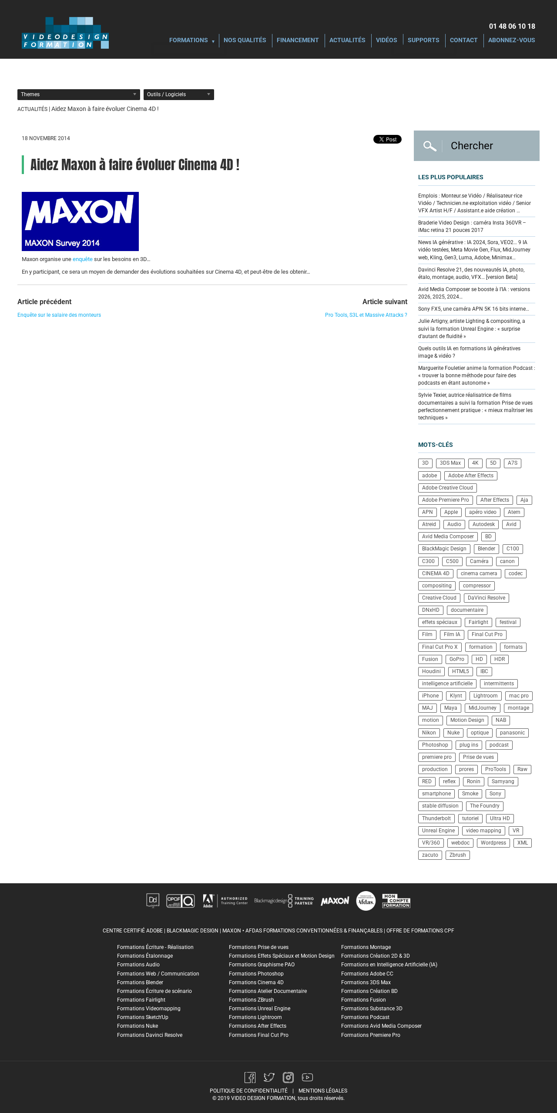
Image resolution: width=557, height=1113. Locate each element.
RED (427, 781)
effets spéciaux (439, 622)
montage (518, 708)
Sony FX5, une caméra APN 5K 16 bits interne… (473, 309)
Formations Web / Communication (158, 974)
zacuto (430, 855)
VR (516, 831)
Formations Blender (140, 982)
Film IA (452, 634)
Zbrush (458, 855)
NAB (501, 720)
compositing (437, 586)
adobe (429, 476)
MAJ (427, 708)
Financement (298, 40)
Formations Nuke (137, 1026)
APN (427, 512)
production (435, 769)
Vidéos (386, 40)
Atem (514, 512)
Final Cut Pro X (440, 647)
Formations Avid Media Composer (381, 1026)
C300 (428, 561)
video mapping (483, 831)
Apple (451, 512)
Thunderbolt (436, 818)
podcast (499, 745)
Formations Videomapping (149, 1009)
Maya (450, 708)
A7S (512, 463)
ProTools (495, 769)
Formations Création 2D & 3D (375, 956)
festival (508, 622)
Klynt (456, 696)
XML (522, 843)
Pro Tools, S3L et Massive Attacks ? (366, 315)
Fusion (430, 659)
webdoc (460, 843)
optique (480, 733)
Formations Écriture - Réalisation (155, 947)
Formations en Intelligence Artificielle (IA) (389, 965)
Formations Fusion (363, 1000)
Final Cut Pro (487, 634)
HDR (499, 659)
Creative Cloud (439, 598)
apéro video (483, 512)
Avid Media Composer (448, 536)
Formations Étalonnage (145, 956)
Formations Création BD (369, 991)
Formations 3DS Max (366, 982)
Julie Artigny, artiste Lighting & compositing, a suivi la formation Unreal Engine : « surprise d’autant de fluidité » (471, 328)
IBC (484, 671)
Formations (188, 40)
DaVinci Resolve (486, 598)
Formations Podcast (365, 1017)
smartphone (436, 794)
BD (488, 536)
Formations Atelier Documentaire (268, 991)
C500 (452, 561)
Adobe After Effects (470, 476)
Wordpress (493, 843)
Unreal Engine (438, 831)
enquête (83, 259)
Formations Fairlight (141, 1000)
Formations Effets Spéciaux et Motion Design (282, 956)
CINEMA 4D (436, 573)
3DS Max (450, 463)
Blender (486, 549)
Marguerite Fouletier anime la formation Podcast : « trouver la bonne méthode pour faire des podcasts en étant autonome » (476, 375)
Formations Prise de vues (259, 947)
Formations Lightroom (255, 1017)
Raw (522, 769)
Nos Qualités (245, 40)
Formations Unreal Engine (259, 1009)
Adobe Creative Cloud (447, 488)
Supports (424, 40)
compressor (477, 586)
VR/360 (431, 843)
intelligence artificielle (447, 684)
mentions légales (323, 1091)
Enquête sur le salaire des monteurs (59, 315)
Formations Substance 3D (372, 1009)
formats (513, 647)
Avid (511, 524)
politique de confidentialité (249, 1091)
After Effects (494, 500)
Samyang (503, 781)
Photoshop (435, 745)
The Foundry (485, 806)
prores (466, 769)
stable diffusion (440, 806)
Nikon (429, 733)
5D (493, 463)
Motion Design (467, 720)
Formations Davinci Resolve (149, 1035)
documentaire (467, 610)
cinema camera (479, 573)
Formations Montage (366, 947)
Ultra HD (500, 818)
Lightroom (485, 696)
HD (479, 659)
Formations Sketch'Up (142, 1017)
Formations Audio (138, 965)
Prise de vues (478, 757)
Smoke (470, 794)
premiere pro (437, 757)
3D (425, 463)
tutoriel (470, 818)
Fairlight (478, 622)
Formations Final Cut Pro (259, 1035)
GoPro (457, 659)
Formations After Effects (257, 1026)
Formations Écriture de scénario (154, 991)
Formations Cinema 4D (256, 982)
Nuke (453, 733)
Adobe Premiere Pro (445, 500)
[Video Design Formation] (65, 32)
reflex (449, 781)
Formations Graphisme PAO (262, 965)
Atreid (429, 524)
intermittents (499, 684)
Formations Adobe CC (367, 974)
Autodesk (484, 524)
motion (430, 720)
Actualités (347, 40)
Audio (454, 524)
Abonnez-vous (511, 40)
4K (475, 463)
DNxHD (431, 610)
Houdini (431, 671)
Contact (464, 40)
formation (481, 647)
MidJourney (483, 708)
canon (507, 561)
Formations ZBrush (251, 1000)
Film (427, 634)
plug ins (469, 745)
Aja (524, 500)
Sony (495, 794)
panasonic (512, 733)
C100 (513, 549)
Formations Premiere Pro (370, 1035)
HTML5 (460, 671)
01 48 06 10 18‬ (512, 26)
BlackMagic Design (444, 549)
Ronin (473, 781)
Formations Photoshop (256, 974)
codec (516, 573)
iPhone (430, 696)
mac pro (519, 696)
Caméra (479, 561)
